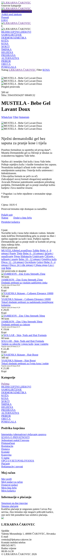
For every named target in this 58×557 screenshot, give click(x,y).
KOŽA (5, 40)
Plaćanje (5, 463)
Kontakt (5, 452)
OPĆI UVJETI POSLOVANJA (17, 460)
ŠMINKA (6, 49)
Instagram (24, 117)
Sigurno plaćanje (9, 506)
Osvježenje (30, 262)
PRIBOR (6, 61)
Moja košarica (8, 490)
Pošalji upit (7, 214)
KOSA (5, 43)
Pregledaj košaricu (10, 222)
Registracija (7, 446)
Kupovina (6, 454)
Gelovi (40, 262)
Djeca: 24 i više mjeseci (22, 265)
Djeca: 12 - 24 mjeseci (12, 262)
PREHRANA (8, 55)
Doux (29, 250)
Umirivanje (38, 256)
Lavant (22, 250)
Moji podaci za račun (12, 482)
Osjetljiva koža (49, 259)
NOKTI (5, 46)
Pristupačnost (8, 443)
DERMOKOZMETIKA (13, 37)
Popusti (5, 17)
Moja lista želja (9, 487)
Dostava (5, 449)
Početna (5, 383)
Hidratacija (26, 256)
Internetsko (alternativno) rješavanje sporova (23, 434)
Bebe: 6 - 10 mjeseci (33, 253)
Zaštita (36, 250)
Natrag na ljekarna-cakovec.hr (16, 11)
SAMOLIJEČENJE (11, 34)
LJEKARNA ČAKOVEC (22, 69)
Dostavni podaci (9, 484)
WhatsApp (6, 117)
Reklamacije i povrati (12, 466)
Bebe (16, 250)
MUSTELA (7, 250)
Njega (17, 256)
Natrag (4, 69)
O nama (5, 457)
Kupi (3, 290)
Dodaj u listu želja (22, 217)
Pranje (13, 253)
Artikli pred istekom (11, 14)
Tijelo (19, 253)
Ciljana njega (41, 265)
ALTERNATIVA (10, 58)
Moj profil (6, 479)
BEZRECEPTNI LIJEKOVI (16, 32)
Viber (16, 117)
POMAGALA (8, 67)
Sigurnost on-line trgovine (14, 503)
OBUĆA (6, 64)
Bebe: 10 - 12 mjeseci (30, 259)
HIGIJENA (7, 52)
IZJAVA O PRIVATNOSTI (15, 437)
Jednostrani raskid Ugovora (15, 440)
